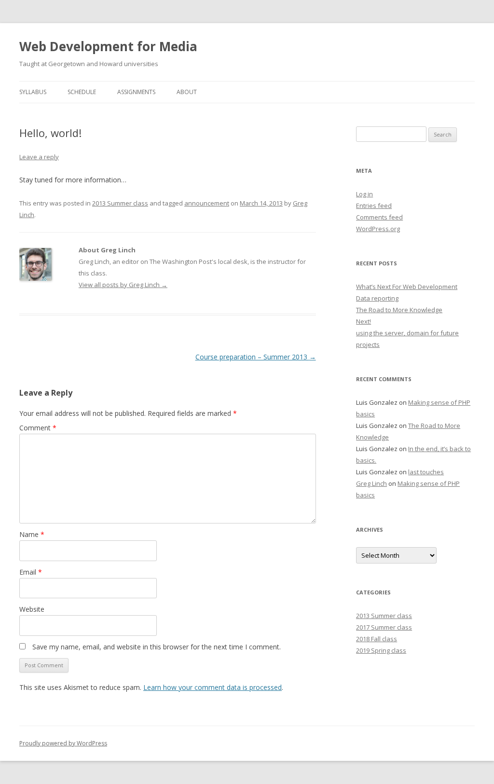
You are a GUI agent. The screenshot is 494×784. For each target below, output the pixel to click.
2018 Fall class (376, 638)
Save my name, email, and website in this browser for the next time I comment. (156, 646)
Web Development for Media (108, 46)
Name (31, 534)
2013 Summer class (120, 203)
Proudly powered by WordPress (63, 743)
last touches (426, 472)
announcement (206, 203)
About (187, 92)
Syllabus (32, 92)
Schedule (82, 92)
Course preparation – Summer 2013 (255, 356)
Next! (363, 321)
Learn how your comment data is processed (212, 687)
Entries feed (374, 205)
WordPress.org (378, 228)
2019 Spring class (381, 650)
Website (31, 609)
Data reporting (377, 298)
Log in (364, 194)
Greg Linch (371, 483)
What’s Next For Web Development (406, 286)
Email (30, 572)
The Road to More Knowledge (399, 309)
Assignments (136, 92)
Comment (37, 427)
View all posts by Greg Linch (123, 284)
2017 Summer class (384, 627)
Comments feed (379, 217)
